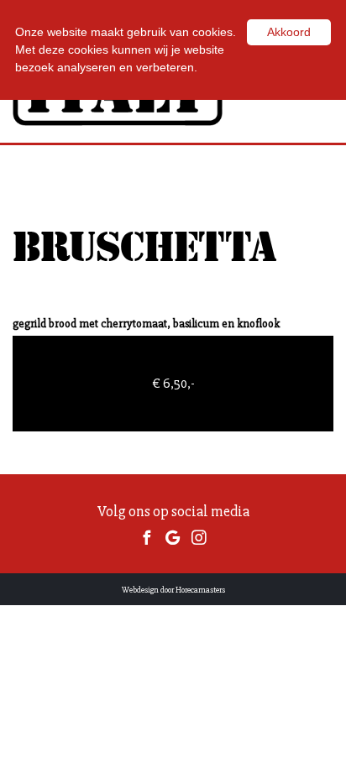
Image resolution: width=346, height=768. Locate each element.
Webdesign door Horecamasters (173, 590)
